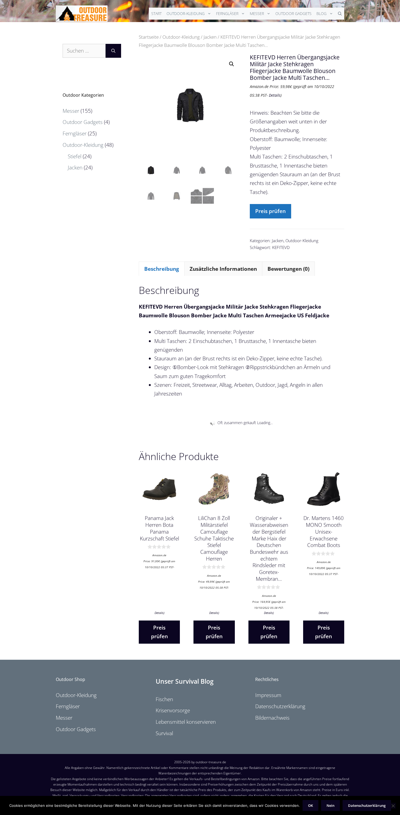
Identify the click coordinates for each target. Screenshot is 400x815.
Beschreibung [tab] (161, 268)
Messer (257, 13)
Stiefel (74, 156)
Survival (164, 733)
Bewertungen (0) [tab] (288, 268)
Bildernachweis (272, 717)
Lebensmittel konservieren (186, 721)
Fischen (164, 699)
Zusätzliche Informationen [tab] (223, 268)
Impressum (268, 695)
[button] (231, 64)
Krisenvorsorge (173, 710)
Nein (330, 805)
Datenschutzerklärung (280, 706)
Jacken (210, 37)
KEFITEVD (281, 247)
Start (156, 13)
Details (275, 95)
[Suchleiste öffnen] (340, 14)
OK (310, 805)
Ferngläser (227, 13)
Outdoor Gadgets (293, 13)
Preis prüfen (270, 211)
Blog (321, 13)
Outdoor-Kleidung (186, 13)
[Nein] (393, 806)
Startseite (149, 37)
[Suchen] (113, 51)
